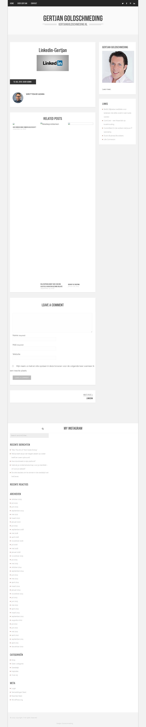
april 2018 (15, 537)
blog (13, 660)
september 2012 (18, 616)
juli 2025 (15, 503)
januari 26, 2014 (73, 286)
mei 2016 (15, 548)
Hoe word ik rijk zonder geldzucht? (24, 127)
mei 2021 (15, 514)
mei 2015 (15, 564)
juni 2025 (15, 507)
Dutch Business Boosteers (113, 136)
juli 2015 (14, 560)
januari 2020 (16, 522)
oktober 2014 (16, 567)
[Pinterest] (130, 3)
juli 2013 (14, 597)
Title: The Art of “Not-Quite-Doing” (24, 450)
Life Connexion (109, 139)
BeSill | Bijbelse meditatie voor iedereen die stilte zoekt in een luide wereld (117, 113)
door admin (27, 81)
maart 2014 (16, 586)
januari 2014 (16, 590)
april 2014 (15, 582)
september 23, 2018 (47, 288)
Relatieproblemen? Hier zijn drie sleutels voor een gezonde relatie (51, 285)
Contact (34, 3)
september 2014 (18, 571)
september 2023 (18, 511)
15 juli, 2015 (17, 81)
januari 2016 (16, 552)
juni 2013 (15, 601)
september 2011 (17, 639)
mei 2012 (15, 631)
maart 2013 (16, 613)
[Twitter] (123, 3)
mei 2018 (15, 533)
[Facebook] (126, 3)
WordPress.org (17, 700)
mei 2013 (15, 605)
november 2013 (17, 594)
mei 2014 (15, 579)
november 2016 (17, 541)
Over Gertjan (22, 3)
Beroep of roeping (74, 284)
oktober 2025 (17, 499)
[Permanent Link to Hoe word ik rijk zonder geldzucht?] (14, 124)
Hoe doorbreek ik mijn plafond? (23, 461)
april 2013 (15, 609)
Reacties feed (17, 696)
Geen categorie (17, 664)
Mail (18, 345)
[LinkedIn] (134, 3)
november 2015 (17, 556)
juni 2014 (15, 575)
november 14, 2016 (19, 129)
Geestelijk (15, 668)
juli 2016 (15, 545)
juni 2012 (15, 628)
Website (16, 354)
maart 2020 (16, 518)
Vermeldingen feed (19, 692)
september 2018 (18, 530)
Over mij (15, 675)
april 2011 (15, 643)
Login (14, 688)
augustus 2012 (17, 620)
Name (19, 335)
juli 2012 (14, 624)
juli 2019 (15, 526)
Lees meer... (106, 89)
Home (12, 3)
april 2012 (15, 635)
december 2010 (17, 647)
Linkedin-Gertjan (53, 49)
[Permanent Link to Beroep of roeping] (80, 124)
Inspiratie (15, 671)
